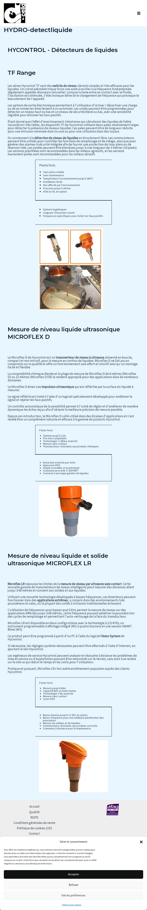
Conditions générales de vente (34, 823)
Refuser (73, 885)
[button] (141, 842)
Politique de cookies (71, 904)
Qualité (34, 812)
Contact (34, 833)
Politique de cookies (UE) (34, 828)
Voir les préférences (73, 895)
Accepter (73, 874)
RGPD (34, 817)
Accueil (34, 806)
